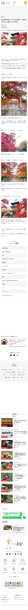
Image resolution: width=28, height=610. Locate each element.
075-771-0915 (5, 266)
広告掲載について (18, 595)
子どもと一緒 (20, 372)
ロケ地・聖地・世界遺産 (10, 372)
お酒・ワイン (12, 369)
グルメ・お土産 (22, 563)
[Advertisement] (14, 12)
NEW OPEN (5, 369)
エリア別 (14, 572)
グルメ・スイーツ (21, 369)
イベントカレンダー (23, 572)
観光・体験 (4, 27)
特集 (5, 563)
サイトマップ (5, 595)
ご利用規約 (4, 597)
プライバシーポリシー (19, 599)
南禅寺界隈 (21, 59)
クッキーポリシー (5, 601)
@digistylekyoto (13, 343)
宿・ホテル (6, 374)
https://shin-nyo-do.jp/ (7, 295)
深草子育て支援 (21, 374)
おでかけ (14, 563)
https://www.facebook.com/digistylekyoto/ (17, 346)
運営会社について (5, 599)
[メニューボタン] (25, 2)
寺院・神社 (13, 374)
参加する (5, 572)
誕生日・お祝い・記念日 (18, 377)
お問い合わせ (17, 597)
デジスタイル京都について (14, 576)
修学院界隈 (15, 59)
